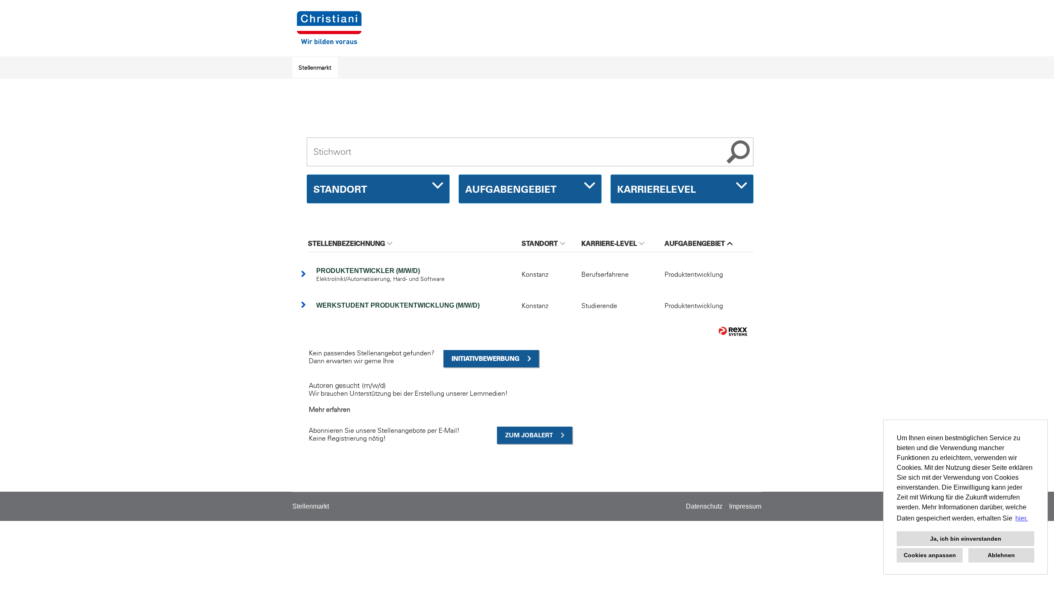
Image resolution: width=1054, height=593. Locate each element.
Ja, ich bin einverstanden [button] (965, 538)
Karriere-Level (609, 243)
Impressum (745, 506)
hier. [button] (1021, 518)
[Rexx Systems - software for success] (732, 331)
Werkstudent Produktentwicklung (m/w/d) (398, 305)
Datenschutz (704, 506)
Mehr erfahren (329, 409)
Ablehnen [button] (1001, 555)
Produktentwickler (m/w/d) (368, 270)
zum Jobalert (529, 435)
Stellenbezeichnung (346, 243)
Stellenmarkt (314, 67)
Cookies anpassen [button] (930, 555)
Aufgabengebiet (695, 243)
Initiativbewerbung (486, 358)
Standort (540, 243)
